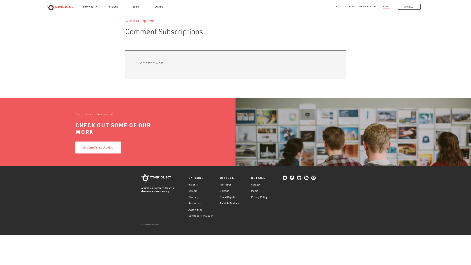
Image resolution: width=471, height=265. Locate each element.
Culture (159, 6)
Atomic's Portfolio (98, 147)
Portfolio (113, 6)
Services (88, 6)
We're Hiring (367, 6)
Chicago (224, 190)
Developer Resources (200, 215)
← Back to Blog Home (140, 21)
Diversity (193, 197)
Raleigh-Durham (229, 203)
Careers (192, 190)
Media (254, 190)
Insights (193, 184)
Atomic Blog (195, 209)
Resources (194, 203)
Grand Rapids (227, 197)
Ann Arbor (225, 184)
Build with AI (345, 6)
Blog (386, 6)
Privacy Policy (259, 197)
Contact (409, 6)
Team (136, 6)
